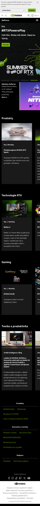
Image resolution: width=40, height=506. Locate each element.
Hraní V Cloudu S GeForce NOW (15, 419)
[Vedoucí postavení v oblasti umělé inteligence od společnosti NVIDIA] (16, 15)
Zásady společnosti (19, 495)
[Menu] (37, 20)
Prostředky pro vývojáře (12, 447)
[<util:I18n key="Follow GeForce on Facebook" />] (9, 478)
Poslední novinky (10, 433)
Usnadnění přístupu (28, 493)
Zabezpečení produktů (16, 498)
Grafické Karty (9, 409)
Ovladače (7, 461)
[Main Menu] (2, 15)
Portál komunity (9, 442)
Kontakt (30, 498)
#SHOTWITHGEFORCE (12, 437)
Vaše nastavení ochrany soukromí (19, 490)
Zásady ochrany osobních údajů (19, 488)
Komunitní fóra (25, 433)
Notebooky (21, 409)
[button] (28, 16)
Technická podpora (20, 461)
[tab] (6, 80)
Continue (32, 10)
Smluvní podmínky (10, 493)
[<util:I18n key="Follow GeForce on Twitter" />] (24, 478)
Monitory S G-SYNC (11, 414)
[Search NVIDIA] (6, 15)
